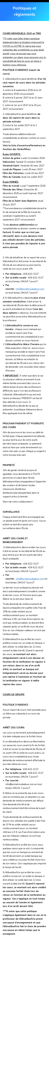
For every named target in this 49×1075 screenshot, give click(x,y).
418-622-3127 (9, 1019)
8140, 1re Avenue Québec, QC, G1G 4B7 (20, 1000)
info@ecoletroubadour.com (30, 289)
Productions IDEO (27, 1064)
